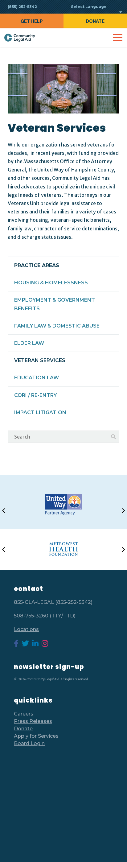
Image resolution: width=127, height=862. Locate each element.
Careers (23, 714)
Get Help (32, 20)
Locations (26, 629)
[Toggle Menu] (118, 37)
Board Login (29, 743)
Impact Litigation (40, 412)
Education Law (36, 378)
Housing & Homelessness (51, 283)
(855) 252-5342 (22, 6)
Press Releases (33, 721)
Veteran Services (39, 360)
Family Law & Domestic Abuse (57, 326)
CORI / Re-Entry (35, 395)
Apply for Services (36, 736)
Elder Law (29, 343)
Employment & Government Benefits (54, 304)
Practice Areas (36, 265)
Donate (95, 20)
